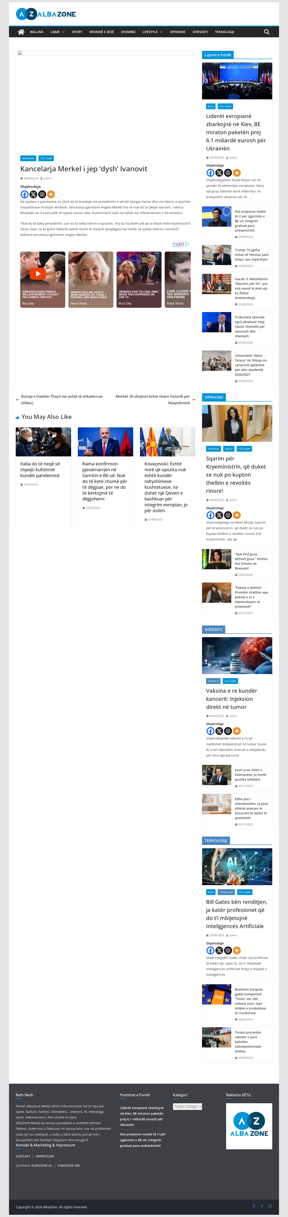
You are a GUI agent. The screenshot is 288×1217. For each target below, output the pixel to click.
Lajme (55, 32)
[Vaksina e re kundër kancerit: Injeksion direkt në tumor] (237, 655)
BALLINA (36, 32)
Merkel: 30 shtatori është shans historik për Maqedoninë (153, 399)
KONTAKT (23, 1156)
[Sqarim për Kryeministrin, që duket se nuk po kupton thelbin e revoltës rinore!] (237, 423)
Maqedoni (28, 158)
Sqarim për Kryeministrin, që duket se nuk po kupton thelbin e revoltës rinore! (236, 474)
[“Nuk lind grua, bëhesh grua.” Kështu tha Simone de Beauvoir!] (216, 564)
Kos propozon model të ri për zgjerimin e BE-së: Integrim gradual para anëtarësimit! (250, 220)
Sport (77, 32)
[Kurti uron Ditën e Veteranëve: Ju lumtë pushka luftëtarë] (216, 778)
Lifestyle (150, 32)
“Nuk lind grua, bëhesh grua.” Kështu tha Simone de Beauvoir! (251, 561)
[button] (62, 32)
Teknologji (224, 32)
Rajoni (229, 448)
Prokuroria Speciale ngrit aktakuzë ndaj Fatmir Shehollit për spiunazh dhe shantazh (250, 326)
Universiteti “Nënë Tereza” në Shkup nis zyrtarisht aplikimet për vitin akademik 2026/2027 (251, 365)
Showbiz (128, 32)
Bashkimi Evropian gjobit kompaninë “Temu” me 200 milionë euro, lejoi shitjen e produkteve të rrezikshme (250, 1001)
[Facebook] (25, 194)
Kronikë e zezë (101, 32)
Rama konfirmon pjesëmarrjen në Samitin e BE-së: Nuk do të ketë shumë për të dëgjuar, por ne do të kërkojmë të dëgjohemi (104, 481)
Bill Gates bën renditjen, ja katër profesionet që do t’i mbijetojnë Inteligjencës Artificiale (236, 914)
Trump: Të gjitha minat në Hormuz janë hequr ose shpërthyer (252, 254)
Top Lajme (46, 158)
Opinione (177, 32)
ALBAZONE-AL (41, 1165)
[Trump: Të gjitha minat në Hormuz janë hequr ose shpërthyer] (216, 258)
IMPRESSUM (45, 1156)
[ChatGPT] (42, 194)
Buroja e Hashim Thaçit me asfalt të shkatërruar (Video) (62, 399)
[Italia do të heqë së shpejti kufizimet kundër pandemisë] (43, 430)
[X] (33, 194)
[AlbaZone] (21, 32)
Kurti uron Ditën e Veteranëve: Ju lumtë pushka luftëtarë (250, 775)
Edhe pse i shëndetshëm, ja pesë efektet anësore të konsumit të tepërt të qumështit (251, 808)
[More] (51, 194)
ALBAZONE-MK (69, 1165)
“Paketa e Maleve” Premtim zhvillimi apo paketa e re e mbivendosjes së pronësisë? (251, 597)
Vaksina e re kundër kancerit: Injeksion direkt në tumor (231, 698)
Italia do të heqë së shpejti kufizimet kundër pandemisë (40, 469)
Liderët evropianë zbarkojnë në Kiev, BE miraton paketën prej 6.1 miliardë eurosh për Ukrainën (236, 132)
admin (48, 178)
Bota (211, 106)
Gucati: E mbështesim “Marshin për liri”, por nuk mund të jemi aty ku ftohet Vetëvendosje (251, 288)
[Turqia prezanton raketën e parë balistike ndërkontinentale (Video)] (216, 1045)
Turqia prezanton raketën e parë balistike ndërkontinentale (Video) (248, 1041)
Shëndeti (200, 32)
